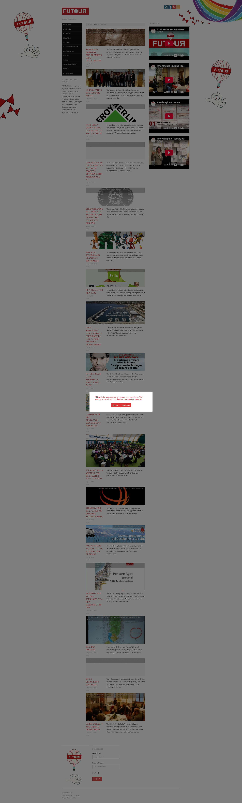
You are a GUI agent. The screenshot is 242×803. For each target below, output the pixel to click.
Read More (126, 405)
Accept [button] (115, 405)
